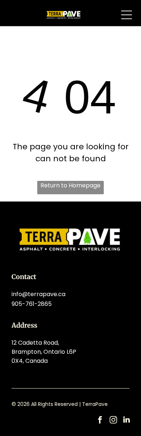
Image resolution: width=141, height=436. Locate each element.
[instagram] (113, 420)
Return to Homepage (70, 185)
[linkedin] (126, 420)
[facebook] (100, 420)
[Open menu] (126, 14)
